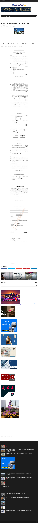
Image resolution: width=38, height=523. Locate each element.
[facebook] (32, 1)
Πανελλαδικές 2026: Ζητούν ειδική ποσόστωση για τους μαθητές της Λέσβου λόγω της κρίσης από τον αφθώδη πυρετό (19, 276)
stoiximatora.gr (9, 436)
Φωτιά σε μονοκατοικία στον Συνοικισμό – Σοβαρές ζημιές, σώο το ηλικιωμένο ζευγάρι (18, 473)
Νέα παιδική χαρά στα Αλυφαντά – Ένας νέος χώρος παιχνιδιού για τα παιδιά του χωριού (19, 453)
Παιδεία (13, 26)
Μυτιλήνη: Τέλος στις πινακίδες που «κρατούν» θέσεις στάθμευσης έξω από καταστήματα (19, 477)
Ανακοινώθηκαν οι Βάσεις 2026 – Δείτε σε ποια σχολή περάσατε (6, 277)
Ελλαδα (11, 26)
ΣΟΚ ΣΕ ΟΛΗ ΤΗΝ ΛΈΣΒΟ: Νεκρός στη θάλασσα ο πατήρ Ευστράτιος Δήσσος (17, 497)
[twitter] (33, 1)
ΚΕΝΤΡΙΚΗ (3, 16)
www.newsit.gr (5, 266)
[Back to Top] (36, 522)
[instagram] (36, 1)
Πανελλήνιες (15, 26)
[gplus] (35, 1)
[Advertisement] (11, 13)
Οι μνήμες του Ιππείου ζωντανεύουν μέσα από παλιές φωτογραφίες (16, 481)
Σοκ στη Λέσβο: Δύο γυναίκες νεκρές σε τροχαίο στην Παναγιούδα (15, 493)
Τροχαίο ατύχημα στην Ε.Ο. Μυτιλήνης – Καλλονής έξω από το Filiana (16, 501)
